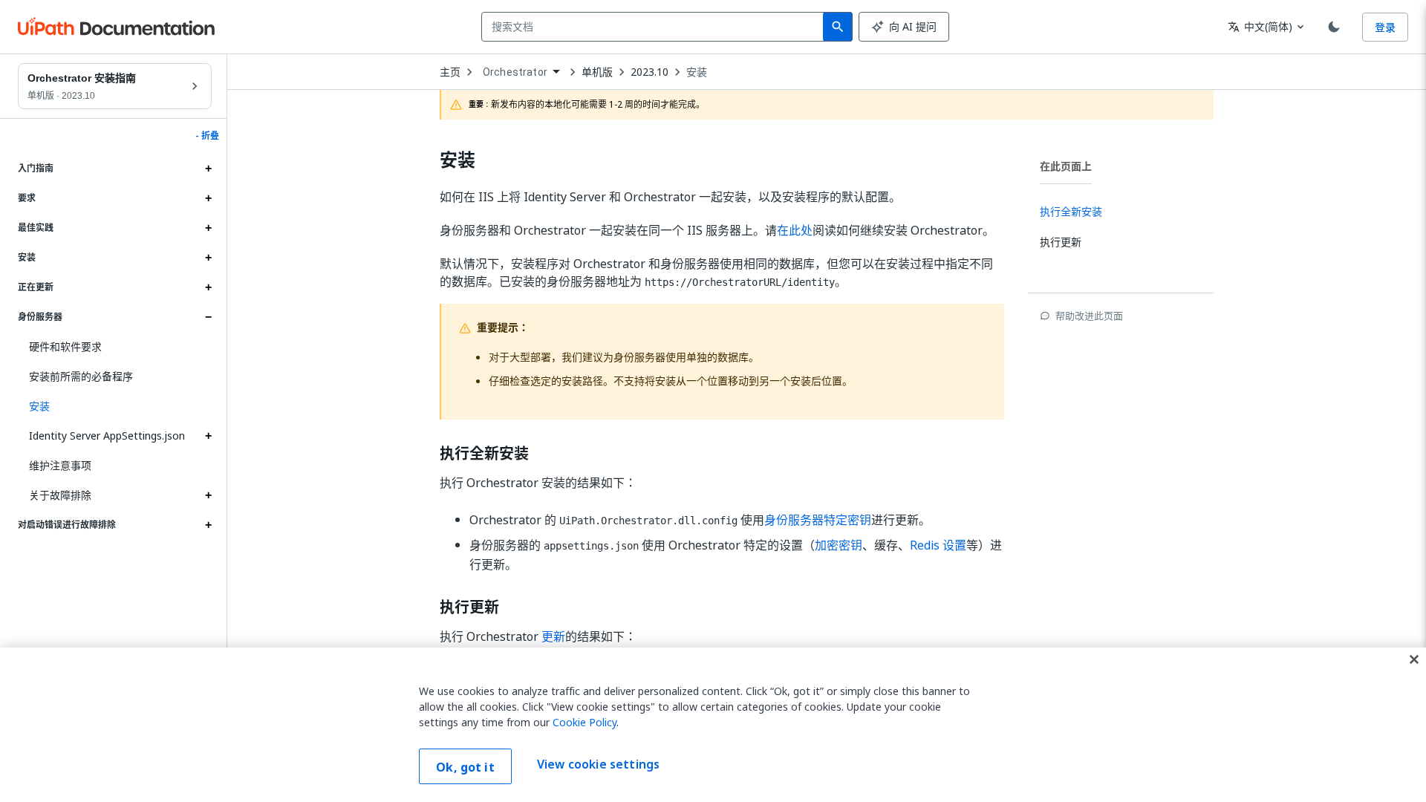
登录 (1385, 27)
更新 (553, 636)
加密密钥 (838, 545)
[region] (713, 725)
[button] (115, 406)
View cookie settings (598, 765)
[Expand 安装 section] (208, 257)
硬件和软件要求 (65, 346)
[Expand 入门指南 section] (208, 168)
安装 (696, 72)
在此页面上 (1066, 166)
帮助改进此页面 (1089, 315)
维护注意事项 (60, 465)
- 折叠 (207, 136)
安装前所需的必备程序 (81, 376)
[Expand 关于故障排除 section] (208, 495)
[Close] (1414, 659)
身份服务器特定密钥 (817, 520)
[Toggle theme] (1334, 26)
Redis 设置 (938, 545)
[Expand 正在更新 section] (208, 287)
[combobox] (655, 26)
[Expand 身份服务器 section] (208, 317)
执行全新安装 (484, 453)
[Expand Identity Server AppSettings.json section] (208, 436)
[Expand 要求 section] (208, 198)
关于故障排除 (60, 495)
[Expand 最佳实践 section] (208, 228)
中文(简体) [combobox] (1260, 26)
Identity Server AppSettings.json (107, 435)
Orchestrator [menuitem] (515, 72)
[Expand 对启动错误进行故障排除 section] (208, 525)
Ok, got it (465, 767)
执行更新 (469, 607)
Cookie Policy (584, 722)
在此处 (795, 230)
